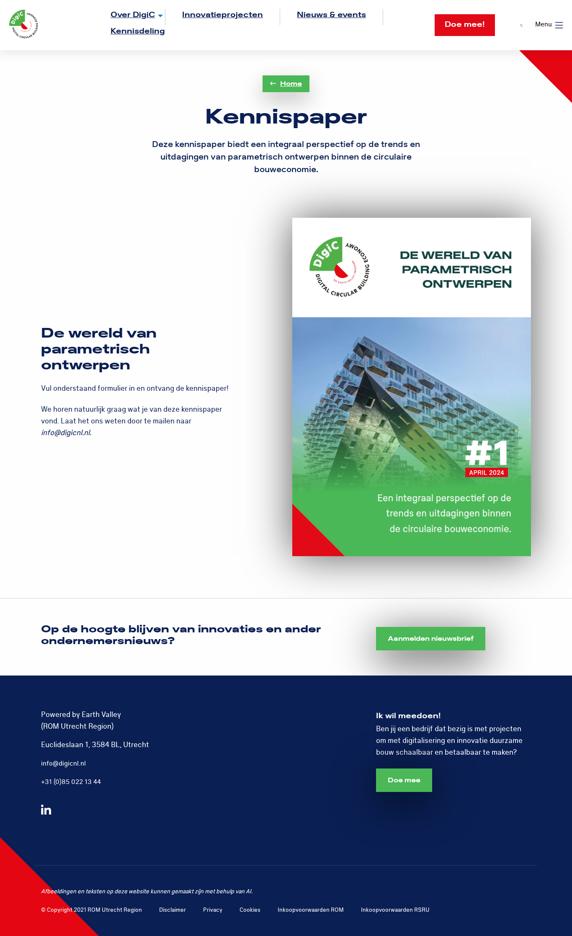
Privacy (212, 910)
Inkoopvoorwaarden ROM (311, 910)
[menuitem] (129, 17)
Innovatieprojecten (222, 15)
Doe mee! (465, 24)
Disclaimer (172, 910)
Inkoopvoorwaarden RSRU (395, 910)
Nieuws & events (331, 15)
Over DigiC (133, 15)
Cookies (250, 910)
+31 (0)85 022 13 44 (71, 781)
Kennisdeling (138, 31)
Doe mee (404, 780)
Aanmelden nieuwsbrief (431, 638)
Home (291, 83)
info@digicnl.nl (63, 763)
